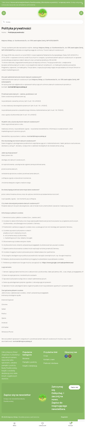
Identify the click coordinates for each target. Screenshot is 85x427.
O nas (46, 356)
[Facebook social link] (66, 356)
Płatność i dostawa (51, 363)
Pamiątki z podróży (30, 362)
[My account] (81, 13)
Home (4, 32)
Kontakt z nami (49, 359)
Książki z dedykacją (30, 366)
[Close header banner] (82, 3)
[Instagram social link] (69, 356)
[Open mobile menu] (4, 13)
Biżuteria (26, 358)
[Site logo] (42, 13)
